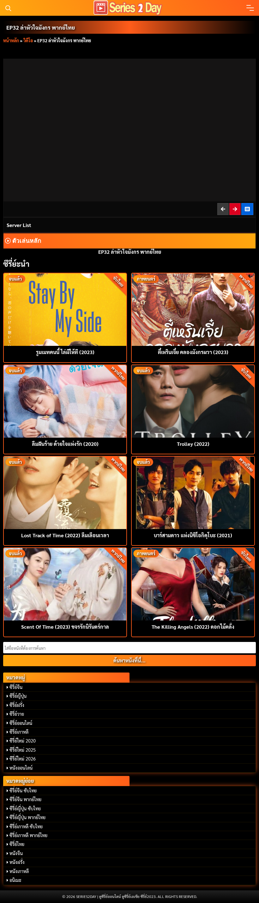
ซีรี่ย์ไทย (16, 844)
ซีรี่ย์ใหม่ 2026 (22, 758)
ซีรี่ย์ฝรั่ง (16, 705)
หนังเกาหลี (19, 871)
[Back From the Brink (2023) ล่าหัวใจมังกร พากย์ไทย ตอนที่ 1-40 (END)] (247, 209)
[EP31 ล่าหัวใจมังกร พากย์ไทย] (223, 209)
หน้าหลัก (11, 40)
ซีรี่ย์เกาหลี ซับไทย (26, 826)
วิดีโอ (28, 40)
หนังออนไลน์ (21, 768)
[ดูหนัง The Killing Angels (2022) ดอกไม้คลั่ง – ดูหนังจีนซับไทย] (193, 583)
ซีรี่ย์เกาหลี (18, 732)
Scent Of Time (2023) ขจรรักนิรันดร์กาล (65, 626)
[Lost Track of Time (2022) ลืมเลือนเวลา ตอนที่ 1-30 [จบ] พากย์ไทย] (65, 492)
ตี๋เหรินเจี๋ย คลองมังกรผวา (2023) (193, 352)
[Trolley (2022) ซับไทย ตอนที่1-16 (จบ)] (193, 400)
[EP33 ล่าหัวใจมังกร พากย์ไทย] (235, 209)
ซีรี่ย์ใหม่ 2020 (22, 740)
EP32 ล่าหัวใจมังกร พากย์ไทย (40, 27)
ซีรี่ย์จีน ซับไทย (23, 790)
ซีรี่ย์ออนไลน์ (20, 723)
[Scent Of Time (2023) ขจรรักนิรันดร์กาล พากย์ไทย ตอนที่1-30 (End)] (65, 583)
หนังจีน (16, 853)
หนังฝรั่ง (17, 862)
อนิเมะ (15, 880)
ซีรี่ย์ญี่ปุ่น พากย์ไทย (27, 817)
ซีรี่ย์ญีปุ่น (18, 696)
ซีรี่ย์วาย (16, 714)
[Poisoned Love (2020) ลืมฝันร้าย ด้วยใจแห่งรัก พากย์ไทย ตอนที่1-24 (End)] (65, 400)
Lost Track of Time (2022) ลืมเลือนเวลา (65, 535)
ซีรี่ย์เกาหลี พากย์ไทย (28, 835)
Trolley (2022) (193, 443)
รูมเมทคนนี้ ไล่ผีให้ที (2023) (65, 352)
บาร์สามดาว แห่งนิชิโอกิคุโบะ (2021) (193, 535)
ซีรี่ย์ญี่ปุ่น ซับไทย (25, 808)
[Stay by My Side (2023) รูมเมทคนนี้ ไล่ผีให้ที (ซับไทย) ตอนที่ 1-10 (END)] (65, 309)
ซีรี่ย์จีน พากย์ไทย (25, 799)
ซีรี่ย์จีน (15, 687)
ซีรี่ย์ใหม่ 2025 (22, 750)
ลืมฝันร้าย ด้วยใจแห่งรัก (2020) (65, 443)
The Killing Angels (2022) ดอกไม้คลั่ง (193, 626)
